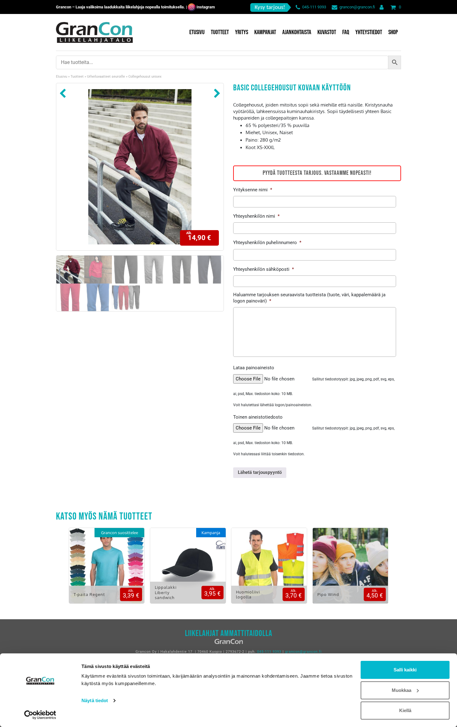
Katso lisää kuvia (106, 570)
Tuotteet (220, 32)
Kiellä (405, 710)
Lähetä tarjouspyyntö (260, 472)
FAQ (345, 32)
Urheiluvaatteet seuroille (106, 77)
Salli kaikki (405, 669)
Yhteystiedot (368, 32)
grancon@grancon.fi (357, 7)
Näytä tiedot (94, 700)
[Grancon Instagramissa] (192, 7)
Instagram (205, 7)
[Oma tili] (380, 7)
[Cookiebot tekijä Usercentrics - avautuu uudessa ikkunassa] (40, 715)
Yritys (241, 32)
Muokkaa (401, 690)
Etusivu (197, 32)
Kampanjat (265, 32)
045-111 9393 (314, 7)
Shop (393, 32)
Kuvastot (326, 32)
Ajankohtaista (296, 32)
